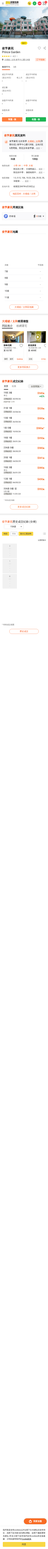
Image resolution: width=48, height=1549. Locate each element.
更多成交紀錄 (24, 506)
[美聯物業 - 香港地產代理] (12, 3)
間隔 (14, 534)
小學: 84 (17, 165)
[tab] (7, 326)
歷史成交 (24, 631)
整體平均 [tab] (6, 67)
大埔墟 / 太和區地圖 (24, 307)
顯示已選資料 (25, 534)
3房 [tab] (14, 67)
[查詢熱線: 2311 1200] (29, 3)
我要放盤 (37, 1521)
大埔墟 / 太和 (33, 141)
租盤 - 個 (36, 119)
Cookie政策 (26, 1539)
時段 (5, 534)
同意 (24, 1544)
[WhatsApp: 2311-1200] (34, 3)
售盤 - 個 (12, 119)
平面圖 (42, 60)
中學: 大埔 (28, 165)
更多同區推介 (24, 367)
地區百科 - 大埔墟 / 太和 (24, 193)
